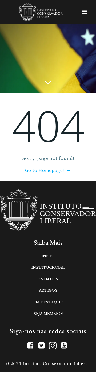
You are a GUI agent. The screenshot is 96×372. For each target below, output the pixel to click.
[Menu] (84, 11)
